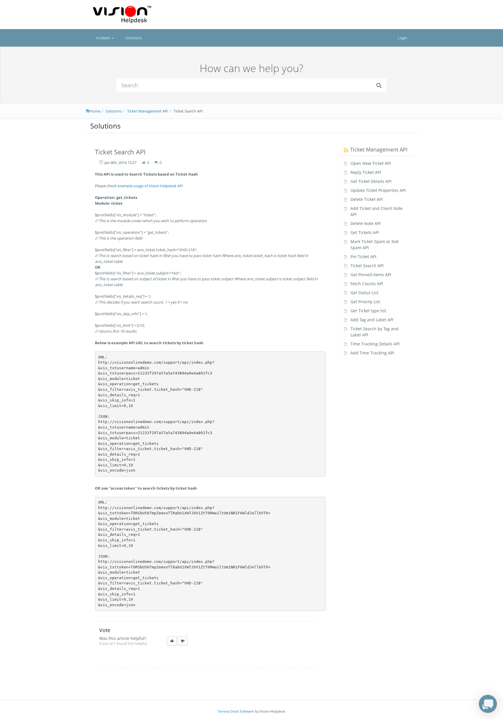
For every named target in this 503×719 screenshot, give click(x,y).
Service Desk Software (236, 711)
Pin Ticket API (363, 256)
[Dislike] (182, 641)
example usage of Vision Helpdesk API (150, 185)
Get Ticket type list (368, 310)
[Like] (172, 641)
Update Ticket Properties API (378, 190)
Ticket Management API (147, 111)
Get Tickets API (364, 232)
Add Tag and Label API (372, 319)
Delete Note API (365, 223)
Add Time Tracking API (372, 353)
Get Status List (364, 292)
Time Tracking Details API (375, 344)
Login (402, 37)
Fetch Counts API (366, 283)
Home (95, 111)
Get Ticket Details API (371, 181)
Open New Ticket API (370, 163)
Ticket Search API (367, 265)
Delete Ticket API (366, 199)
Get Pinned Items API (370, 274)
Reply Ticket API (365, 172)
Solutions (133, 37)
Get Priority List (365, 301)
